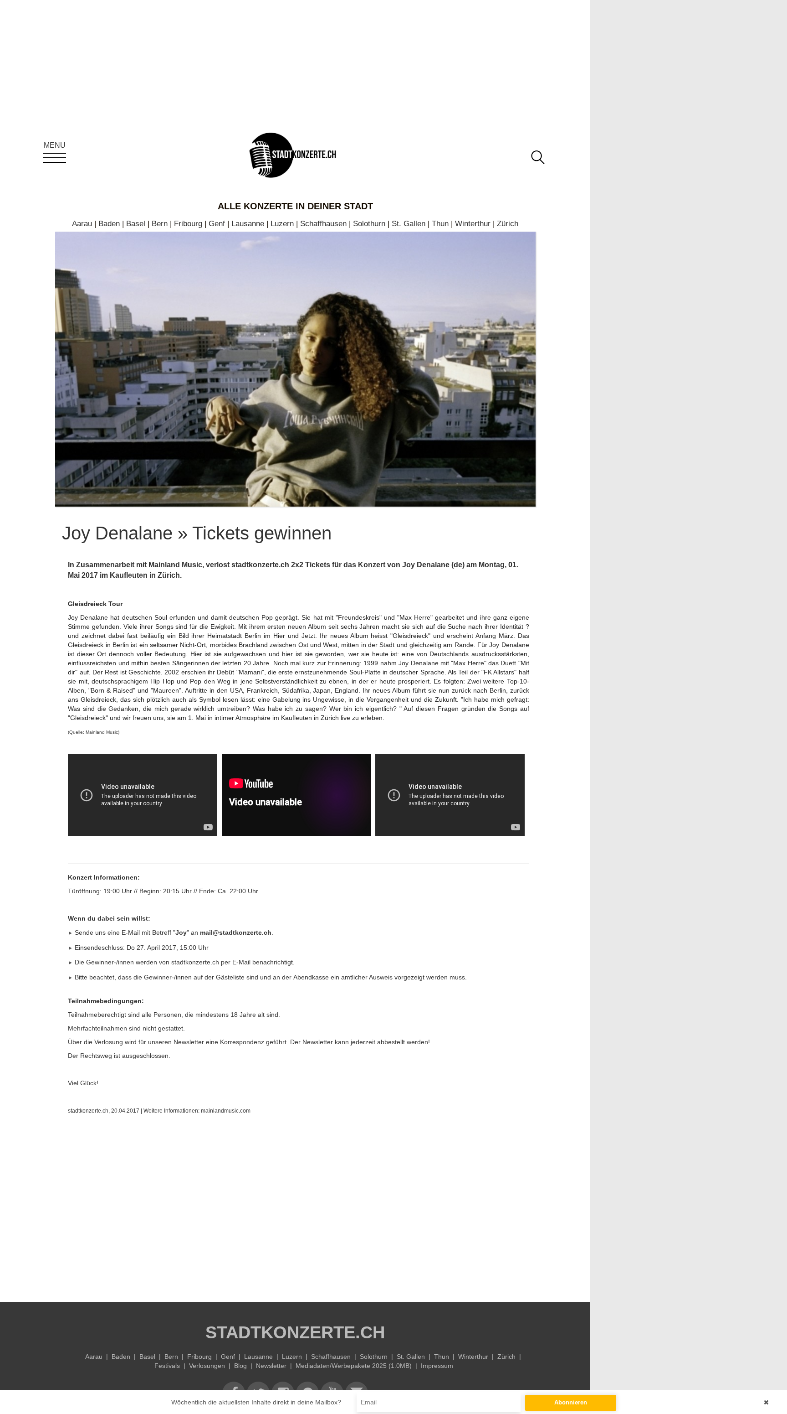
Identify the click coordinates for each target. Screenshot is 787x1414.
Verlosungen (207, 1365)
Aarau (82, 223)
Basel (135, 223)
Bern (160, 223)
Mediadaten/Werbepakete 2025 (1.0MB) (354, 1365)
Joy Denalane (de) (433, 565)
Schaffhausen (323, 223)
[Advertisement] (298, 1206)
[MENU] (54, 158)
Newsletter (271, 1365)
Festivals (167, 1365)
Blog (240, 1365)
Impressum (437, 1365)
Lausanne (247, 223)
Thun (440, 223)
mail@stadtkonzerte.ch (235, 932)
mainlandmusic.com (225, 1111)
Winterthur (473, 223)
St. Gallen (408, 223)
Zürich (507, 223)
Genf (217, 223)
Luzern (282, 223)
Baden (109, 223)
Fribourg (188, 223)
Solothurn (369, 223)
